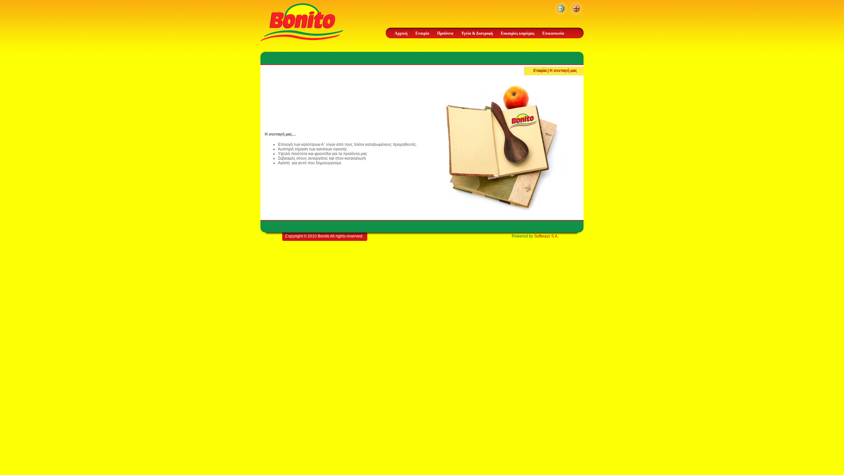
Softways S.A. (546, 236)
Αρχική (401, 33)
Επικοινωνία (553, 33)
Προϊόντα (445, 33)
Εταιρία (422, 33)
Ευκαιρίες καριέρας (517, 33)
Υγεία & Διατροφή (477, 33)
